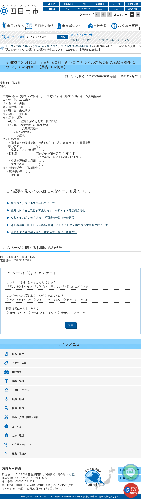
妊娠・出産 (18, 353)
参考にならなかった (73, 312)
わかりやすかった (21, 299)
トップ (9, 46)
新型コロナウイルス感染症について (33, 203)
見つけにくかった (78, 286)
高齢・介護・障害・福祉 (25, 417)
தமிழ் (100, 9)
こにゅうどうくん (119, 39)
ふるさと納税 (101, 39)
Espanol (100, 4)
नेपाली (67, 9)
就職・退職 (18, 381)
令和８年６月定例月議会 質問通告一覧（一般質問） (44, 232)
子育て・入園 (19, 363)
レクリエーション (21, 444)
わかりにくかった (78, 299)
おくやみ (17, 426)
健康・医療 (18, 408)
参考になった (18, 312)
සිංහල (116, 9)
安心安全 (38, 46)
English (51, 4)
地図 (71, 474)
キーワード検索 (13, 35)
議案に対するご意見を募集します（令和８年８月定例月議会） (49, 210)
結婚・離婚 (18, 399)
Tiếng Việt (133, 4)
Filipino (51, 9)
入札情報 (87, 39)
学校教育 (17, 372)
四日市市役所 (20, 9)
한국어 (116, 4)
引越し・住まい (20, 390)
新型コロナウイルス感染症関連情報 (69, 46)
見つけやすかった (21, 286)
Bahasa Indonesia (84, 9)
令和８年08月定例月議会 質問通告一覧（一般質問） (44, 217)
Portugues (68, 4)
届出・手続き (19, 453)
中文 (84, 4)
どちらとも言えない (49, 286)
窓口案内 (75, 39)
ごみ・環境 (18, 435)
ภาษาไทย (132, 9)
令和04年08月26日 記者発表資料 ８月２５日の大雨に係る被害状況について (59, 225)
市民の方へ (23, 46)
